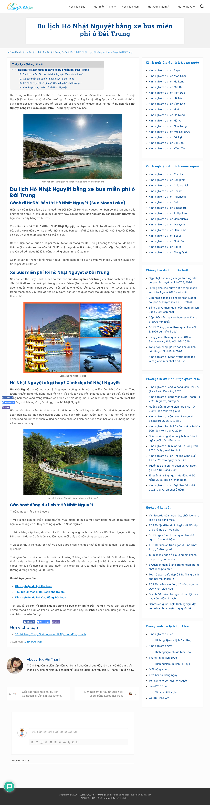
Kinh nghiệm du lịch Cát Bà (165, 87)
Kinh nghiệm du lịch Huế (164, 109)
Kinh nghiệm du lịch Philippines (168, 213)
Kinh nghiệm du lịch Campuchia (168, 219)
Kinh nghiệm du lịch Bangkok (167, 179)
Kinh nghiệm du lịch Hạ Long (166, 81)
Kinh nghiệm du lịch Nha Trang (168, 126)
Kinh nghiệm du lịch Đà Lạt (165, 137)
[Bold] (32, 742)
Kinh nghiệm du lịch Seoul (165, 235)
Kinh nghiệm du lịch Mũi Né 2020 (169, 131)
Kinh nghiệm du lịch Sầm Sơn (167, 103)
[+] (78, 742)
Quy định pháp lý (121, 798)
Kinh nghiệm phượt (160, 645)
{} (73, 742)
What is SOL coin (166, 692)
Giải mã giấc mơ (159, 669)
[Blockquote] (60, 742)
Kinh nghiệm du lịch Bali (163, 202)
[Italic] (37, 742)
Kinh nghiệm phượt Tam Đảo (173, 652)
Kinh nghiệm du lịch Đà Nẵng (167, 115)
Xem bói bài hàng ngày (163, 675)
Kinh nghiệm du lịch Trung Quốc (168, 252)
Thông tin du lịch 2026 (163, 657)
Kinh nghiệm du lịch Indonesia (167, 196)
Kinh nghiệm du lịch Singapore (168, 207)
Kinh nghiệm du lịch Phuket (165, 191)
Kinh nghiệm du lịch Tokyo (165, 246)
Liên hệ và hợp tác (101, 798)
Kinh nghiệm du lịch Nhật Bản (167, 241)
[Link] (69, 742)
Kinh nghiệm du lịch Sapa (164, 70)
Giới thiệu (85, 798)
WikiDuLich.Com (159, 698)
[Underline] (41, 742)
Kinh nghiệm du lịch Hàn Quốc (167, 230)
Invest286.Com (158, 686)
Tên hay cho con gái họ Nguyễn (168, 680)
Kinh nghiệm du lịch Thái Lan (166, 174)
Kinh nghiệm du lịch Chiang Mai (168, 185)
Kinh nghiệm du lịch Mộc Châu (168, 76)
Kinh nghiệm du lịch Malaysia (167, 224)
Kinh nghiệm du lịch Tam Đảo (167, 92)
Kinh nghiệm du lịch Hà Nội (165, 98)
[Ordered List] (50, 742)
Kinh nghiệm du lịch (161, 634)
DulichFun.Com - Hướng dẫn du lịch (97, 795)
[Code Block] (64, 742)
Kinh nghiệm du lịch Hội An (165, 120)
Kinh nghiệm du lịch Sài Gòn (166, 142)
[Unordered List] (55, 742)
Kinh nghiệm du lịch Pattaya (172, 663)
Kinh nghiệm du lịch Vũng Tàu (167, 148)
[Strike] (46, 742)
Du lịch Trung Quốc (32, 642)
